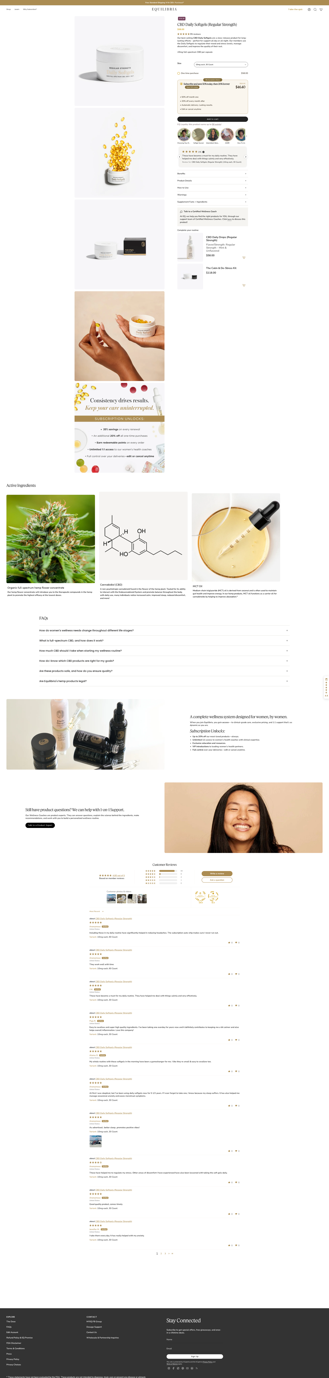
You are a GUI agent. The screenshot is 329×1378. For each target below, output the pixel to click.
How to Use (183, 187)
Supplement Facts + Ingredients (192, 201)
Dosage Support (94, 1327)
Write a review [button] (217, 873)
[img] (95, 922)
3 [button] (165, 1253)
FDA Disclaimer (13, 1343)
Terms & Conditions (15, 1348)
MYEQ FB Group (94, 1321)
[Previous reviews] (179, 157)
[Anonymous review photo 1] (95, 1141)
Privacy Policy (12, 1359)
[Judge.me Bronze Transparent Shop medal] (213, 896)
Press (9, 1353)
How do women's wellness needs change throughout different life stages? (86, 630)
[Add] (244, 257)
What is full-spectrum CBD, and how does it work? (71, 640)
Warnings (182, 194)
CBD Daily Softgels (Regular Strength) (113, 918)
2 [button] (161, 1253)
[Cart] (321, 9)
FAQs (9, 1327)
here (229, 219)
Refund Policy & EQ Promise (19, 1337)
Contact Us (91, 1332)
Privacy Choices (13, 1364)
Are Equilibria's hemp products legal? (63, 681)
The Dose (11, 1321)
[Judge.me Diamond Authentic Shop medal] (200, 896)
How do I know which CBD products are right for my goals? (76, 661)
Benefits (181, 173)
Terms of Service (172, 1364)
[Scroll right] (246, 136)
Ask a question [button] (217, 880)
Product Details (184, 180)
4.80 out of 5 (119, 875)
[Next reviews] (246, 157)
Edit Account (12, 1332)
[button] (8, 9)
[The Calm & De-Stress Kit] (190, 276)
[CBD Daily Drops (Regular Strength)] (190, 247)
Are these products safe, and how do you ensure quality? (75, 671)
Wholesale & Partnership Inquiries (102, 1337)
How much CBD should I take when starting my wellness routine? (80, 651)
